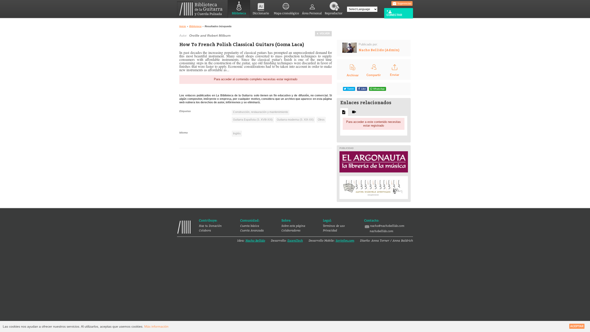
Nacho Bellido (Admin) (379, 50)
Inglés (237, 133)
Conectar (394, 15)
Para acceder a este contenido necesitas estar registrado (373, 123)
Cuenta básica (249, 226)
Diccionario (261, 13)
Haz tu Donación (210, 226)
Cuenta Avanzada (252, 230)
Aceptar (577, 326)
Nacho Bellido (255, 240)
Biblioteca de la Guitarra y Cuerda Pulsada (201, 9)
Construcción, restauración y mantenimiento (260, 112)
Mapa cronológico (286, 13)
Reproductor (333, 13)
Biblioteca (239, 13)
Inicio (182, 26)
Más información (156, 326)
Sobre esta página (293, 226)
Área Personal (312, 13)
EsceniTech (295, 240)
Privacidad (330, 230)
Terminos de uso (334, 226)
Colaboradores (291, 230)
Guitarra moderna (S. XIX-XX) (295, 119)
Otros (321, 119)
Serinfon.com (345, 240)
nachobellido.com (381, 231)
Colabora (205, 230)
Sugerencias (404, 3)
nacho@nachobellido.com (387, 226)
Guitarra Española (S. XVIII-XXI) (253, 119)
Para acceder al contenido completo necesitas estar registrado (255, 79)
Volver (325, 33)
